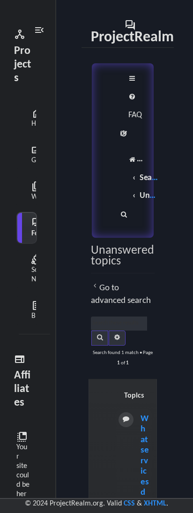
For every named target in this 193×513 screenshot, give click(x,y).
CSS (129, 503)
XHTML (155, 503)
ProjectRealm (132, 31)
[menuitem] (135, 106)
